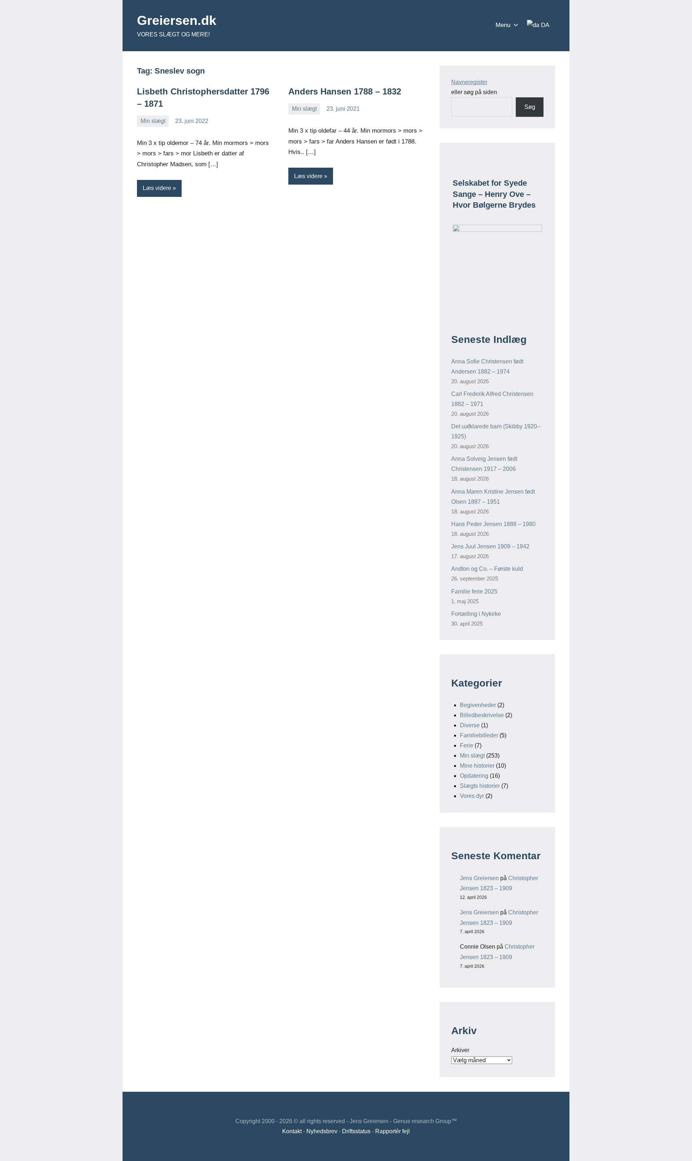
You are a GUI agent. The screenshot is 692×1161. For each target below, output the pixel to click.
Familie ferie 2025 (474, 591)
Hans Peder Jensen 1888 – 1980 (493, 524)
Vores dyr (472, 796)
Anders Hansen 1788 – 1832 (344, 91)
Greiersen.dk (176, 20)
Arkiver (460, 1050)
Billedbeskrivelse (482, 715)
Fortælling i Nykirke (476, 614)
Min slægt (153, 121)
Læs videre (157, 188)
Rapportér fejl (392, 1131)
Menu (503, 25)
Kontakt (292, 1131)
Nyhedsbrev (321, 1131)
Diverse (470, 725)
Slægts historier (480, 786)
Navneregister (469, 82)
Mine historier (477, 766)
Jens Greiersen (479, 878)
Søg (529, 107)
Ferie (466, 745)
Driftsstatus (356, 1131)
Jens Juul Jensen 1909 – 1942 (490, 546)
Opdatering (474, 776)
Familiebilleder (479, 735)
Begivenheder (478, 705)
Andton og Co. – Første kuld (487, 569)
